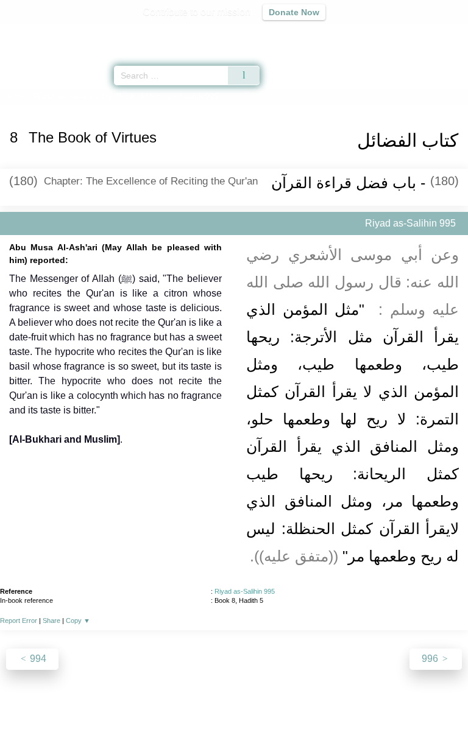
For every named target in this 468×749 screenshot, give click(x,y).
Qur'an (288, 34)
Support (198, 713)
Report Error (18, 620)
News (161, 713)
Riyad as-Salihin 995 (244, 591)
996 (431, 658)
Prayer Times (383, 34)
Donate (336, 713)
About (128, 713)
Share (51, 620)
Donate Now (294, 12)
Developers (247, 713)
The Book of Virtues (136, 96)
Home (14, 96)
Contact (296, 713)
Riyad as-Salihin (62, 96)
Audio (432, 34)
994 (36, 658)
